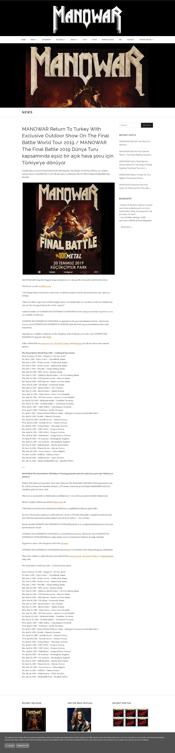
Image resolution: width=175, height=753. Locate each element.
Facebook (58, 343)
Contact (130, 39)
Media (75, 40)
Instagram (78, 343)
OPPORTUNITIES (148, 40)
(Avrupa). (64, 543)
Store (94, 39)
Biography (46, 39)
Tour (85, 39)
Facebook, (87, 556)
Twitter (66, 343)
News (35, 40)
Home (23, 39)
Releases (62, 40)
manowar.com (47, 343)
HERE (48, 337)
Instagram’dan (107, 556)
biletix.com (46, 286)
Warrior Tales (108, 39)
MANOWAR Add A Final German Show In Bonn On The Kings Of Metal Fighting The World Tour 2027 (135, 164)
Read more (126, 227)
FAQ (120, 39)
